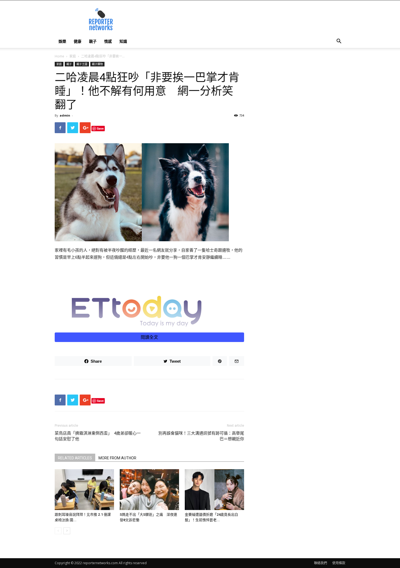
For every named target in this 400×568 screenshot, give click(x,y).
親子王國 (81, 64)
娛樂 (62, 41)
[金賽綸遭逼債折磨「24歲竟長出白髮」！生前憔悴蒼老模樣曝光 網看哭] (214, 489)
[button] (338, 41)
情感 (108, 41)
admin (65, 115)
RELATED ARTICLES (75, 458)
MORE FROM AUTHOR (117, 458)
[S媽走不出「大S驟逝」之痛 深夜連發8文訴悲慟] (149, 489)
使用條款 (338, 563)
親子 (93, 41)
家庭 (72, 56)
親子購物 (97, 64)
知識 (123, 41)
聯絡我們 (320, 563)
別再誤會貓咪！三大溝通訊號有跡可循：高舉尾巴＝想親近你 (201, 436)
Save (100, 128)
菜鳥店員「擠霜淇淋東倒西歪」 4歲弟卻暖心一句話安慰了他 (98, 436)
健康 (77, 41)
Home (59, 56)
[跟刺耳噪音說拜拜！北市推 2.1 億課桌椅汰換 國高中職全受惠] (84, 489)
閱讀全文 (149, 337)
